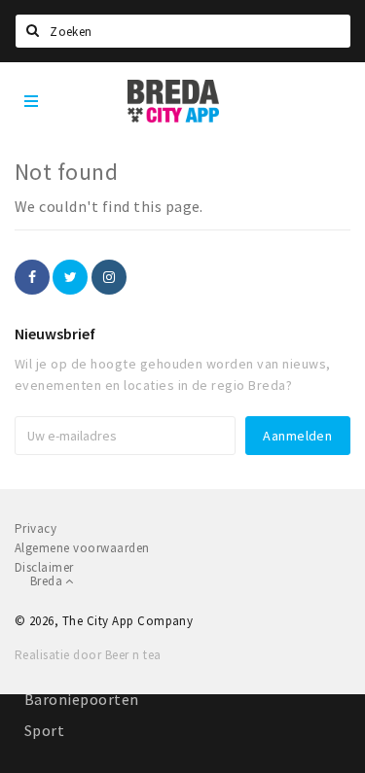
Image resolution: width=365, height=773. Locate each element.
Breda (47, 581)
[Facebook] (32, 277)
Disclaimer (44, 567)
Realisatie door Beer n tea (88, 655)
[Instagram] (109, 277)
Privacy (35, 528)
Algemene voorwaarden (82, 548)
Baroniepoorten (81, 699)
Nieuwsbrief (55, 333)
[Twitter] (70, 277)
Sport (44, 730)
